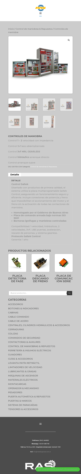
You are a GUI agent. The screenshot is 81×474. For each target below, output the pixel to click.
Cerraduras (16, 329)
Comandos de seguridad (24, 337)
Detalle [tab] (14, 174)
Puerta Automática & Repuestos (29, 396)
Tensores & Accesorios (23, 409)
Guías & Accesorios (20, 358)
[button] (69, 40)
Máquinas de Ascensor (23, 375)
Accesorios (15, 304)
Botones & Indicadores (23, 308)
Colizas (13, 333)
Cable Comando (18, 316)
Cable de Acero (18, 321)
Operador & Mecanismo (23, 388)
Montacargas (17, 384)
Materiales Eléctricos (23, 380)
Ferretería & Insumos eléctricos (29, 350)
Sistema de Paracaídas (22, 405)
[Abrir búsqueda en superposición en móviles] (40, 293)
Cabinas (13, 312)
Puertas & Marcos (20, 400)
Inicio (11, 29)
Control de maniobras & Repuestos (34, 29)
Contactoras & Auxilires (24, 342)
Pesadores (15, 392)
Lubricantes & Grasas (22, 371)
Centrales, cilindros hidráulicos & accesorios (39, 325)
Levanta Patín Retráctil (24, 363)
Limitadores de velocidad (25, 367)
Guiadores (15, 354)
